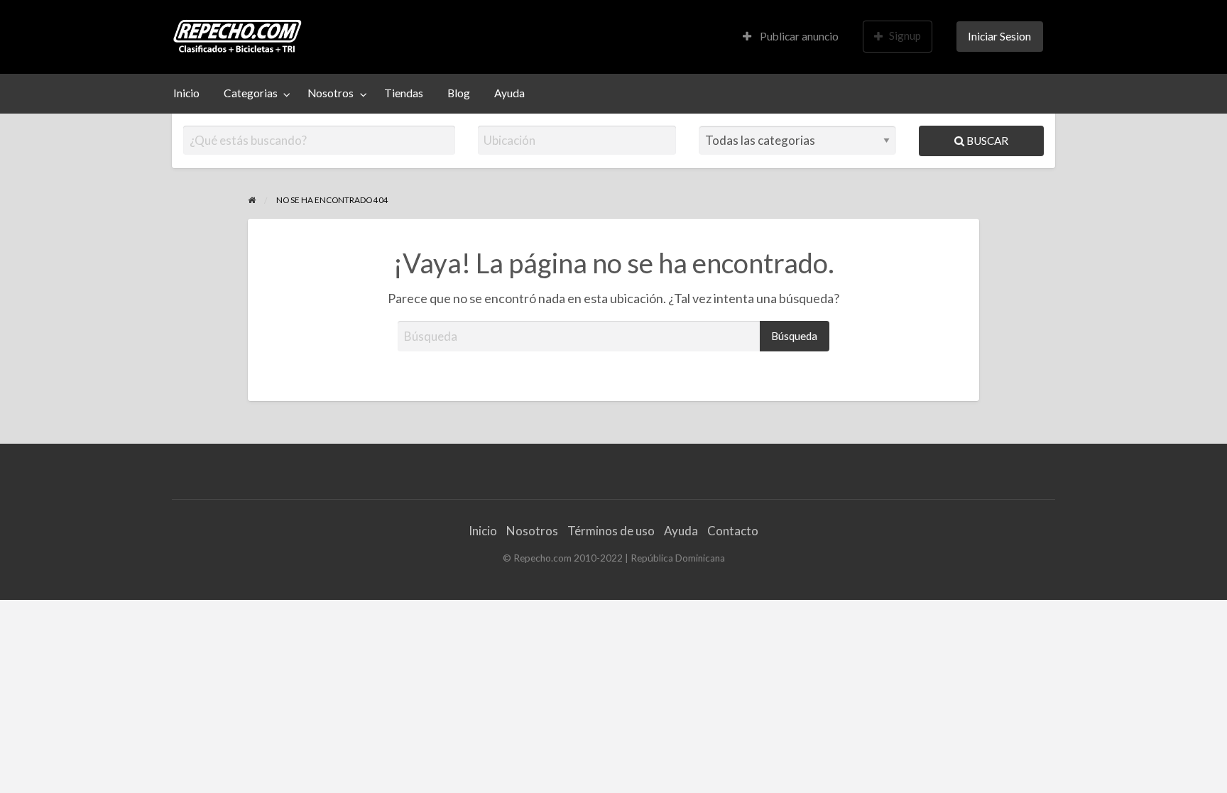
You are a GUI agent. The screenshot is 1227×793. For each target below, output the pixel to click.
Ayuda (509, 93)
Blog (458, 93)
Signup (905, 35)
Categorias (251, 93)
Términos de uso (611, 530)
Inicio (186, 93)
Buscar (986, 140)
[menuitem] (791, 36)
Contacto (732, 530)
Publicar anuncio (798, 36)
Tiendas (403, 93)
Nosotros (330, 93)
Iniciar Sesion (999, 36)
